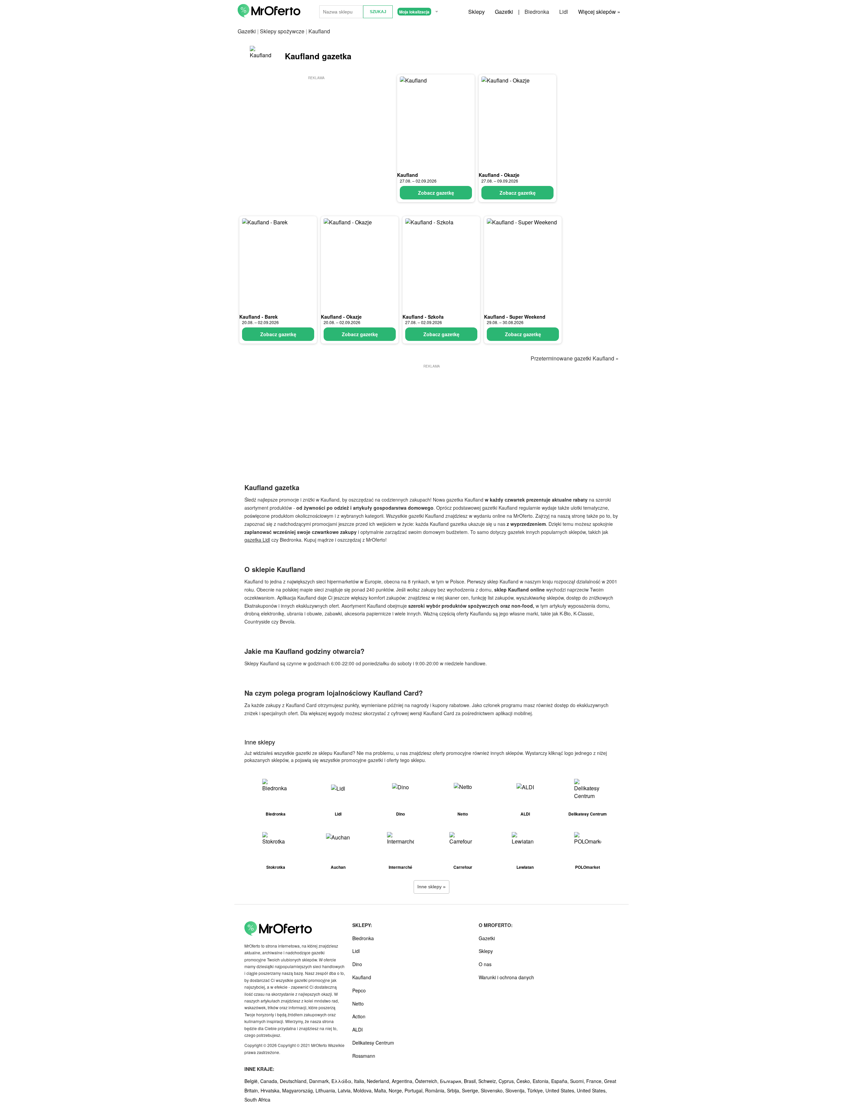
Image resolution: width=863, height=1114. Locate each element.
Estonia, (542, 1081)
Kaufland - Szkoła (423, 316)
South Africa (257, 1099)
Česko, (524, 1081)
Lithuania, (327, 1090)
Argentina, (403, 1081)
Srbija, (454, 1090)
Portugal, (415, 1090)
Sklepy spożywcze (282, 31)
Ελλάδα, (342, 1081)
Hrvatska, (271, 1090)
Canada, (270, 1081)
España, (560, 1081)
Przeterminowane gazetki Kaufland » (575, 358)
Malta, (381, 1090)
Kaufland (407, 174)
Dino (357, 964)
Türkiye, (536, 1090)
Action (358, 1016)
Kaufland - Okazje (499, 174)
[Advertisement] (316, 128)
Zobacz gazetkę (436, 192)
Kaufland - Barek (258, 316)
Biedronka (537, 11)
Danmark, (320, 1081)
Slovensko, (493, 1090)
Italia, (360, 1081)
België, (252, 1081)
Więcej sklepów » (599, 11)
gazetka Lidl (257, 539)
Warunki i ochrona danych (506, 977)
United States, (561, 1090)
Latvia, (345, 1090)
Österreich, (427, 1081)
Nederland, (379, 1081)
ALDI (357, 1029)
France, (595, 1081)
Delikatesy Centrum (373, 1042)
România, (436, 1090)
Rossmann (363, 1055)
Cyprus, (507, 1081)
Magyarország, (299, 1090)
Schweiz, (488, 1081)
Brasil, (471, 1081)
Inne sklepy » (431, 886)
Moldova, (363, 1090)
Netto (358, 1003)
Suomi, (578, 1081)
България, (452, 1081)
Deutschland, (294, 1081)
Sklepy (476, 11)
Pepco (359, 990)
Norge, (397, 1090)
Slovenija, (516, 1090)
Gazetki (504, 11)
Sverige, (471, 1090)
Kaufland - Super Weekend (514, 316)
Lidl (563, 11)
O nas (485, 964)
